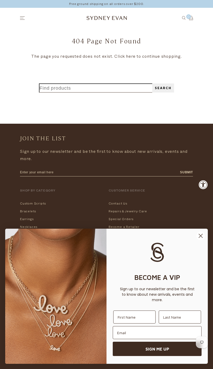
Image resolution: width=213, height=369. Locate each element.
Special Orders (121, 219)
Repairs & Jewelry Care (128, 211)
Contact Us (118, 203)
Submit (186, 172)
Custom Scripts (33, 203)
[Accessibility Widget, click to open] (203, 184)
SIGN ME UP (157, 349)
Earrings (27, 219)
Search (163, 88)
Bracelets (28, 211)
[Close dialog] (200, 235)
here (131, 56)
